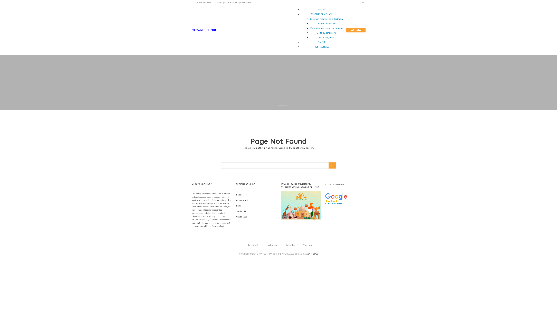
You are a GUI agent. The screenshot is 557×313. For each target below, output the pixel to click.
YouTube (356, 3)
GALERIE (322, 42)
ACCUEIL (322, 10)
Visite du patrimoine (326, 33)
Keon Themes (311, 254)
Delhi (238, 206)
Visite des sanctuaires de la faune (326, 28)
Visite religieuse (326, 38)
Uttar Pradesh (242, 200)
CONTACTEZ (356, 30)
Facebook (344, 3)
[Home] (270, 105)
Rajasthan (240, 195)
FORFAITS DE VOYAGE (322, 14)
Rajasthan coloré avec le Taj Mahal (326, 19)
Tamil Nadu (241, 211)
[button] (345, 199)
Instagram (347, 3)
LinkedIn (352, 3)
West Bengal (241, 217)
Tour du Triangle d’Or (326, 24)
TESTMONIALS (322, 47)
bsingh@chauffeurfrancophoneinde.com (234, 2)
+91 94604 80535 (203, 2)
